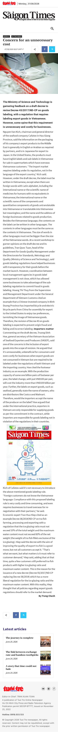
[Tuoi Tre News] (18, 688)
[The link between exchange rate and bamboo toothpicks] (45, 655)
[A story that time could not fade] (45, 670)
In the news (16, 36)
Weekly (6, 36)
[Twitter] (52, 49)
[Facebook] (45, 49)
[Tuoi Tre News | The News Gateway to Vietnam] (9, 3)
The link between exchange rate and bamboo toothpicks (22, 653)
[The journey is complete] (45, 641)
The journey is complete (19, 638)
